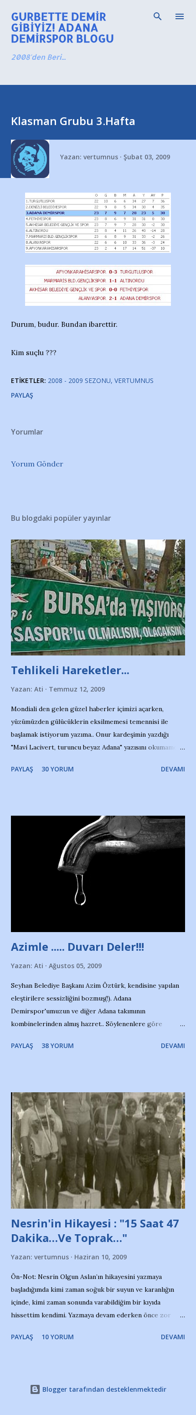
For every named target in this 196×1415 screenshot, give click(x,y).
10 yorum (57, 1336)
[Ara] (157, 16)
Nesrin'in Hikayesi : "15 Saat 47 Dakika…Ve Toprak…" (95, 1230)
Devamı (173, 769)
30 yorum (57, 769)
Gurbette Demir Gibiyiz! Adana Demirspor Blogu (62, 27)
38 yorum (57, 1045)
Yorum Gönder (37, 463)
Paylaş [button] (22, 395)
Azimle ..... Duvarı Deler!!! (77, 946)
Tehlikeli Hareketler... (70, 669)
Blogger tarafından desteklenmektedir (103, 1389)
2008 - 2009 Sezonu (79, 380)
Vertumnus (134, 380)
